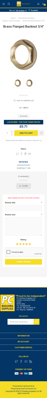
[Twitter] (16, 361)
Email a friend (29, 153)
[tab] (23, 162)
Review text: (10, 215)
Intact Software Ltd (28, 389)
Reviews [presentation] (23, 162)
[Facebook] (21, 361)
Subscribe (36, 322)
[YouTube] (26, 361)
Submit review (24, 262)
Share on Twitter (17, 153)
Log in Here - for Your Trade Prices (23, 122)
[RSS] (31, 361)
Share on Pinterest (25, 153)
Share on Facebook (21, 153)
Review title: (10, 203)
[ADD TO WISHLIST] (41, 133)
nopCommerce (28, 386)
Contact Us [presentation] (23, 168)
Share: (23, 149)
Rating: (23, 240)
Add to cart (26, 133)
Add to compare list (25, 101)
